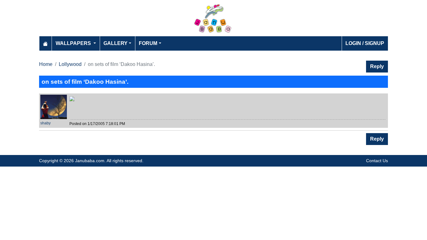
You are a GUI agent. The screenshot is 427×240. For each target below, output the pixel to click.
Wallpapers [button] (74, 43)
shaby (45, 123)
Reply (377, 66)
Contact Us (377, 160)
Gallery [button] (115, 43)
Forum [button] (148, 43)
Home (46, 64)
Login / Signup (364, 43)
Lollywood (70, 64)
